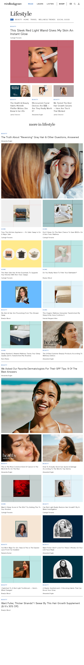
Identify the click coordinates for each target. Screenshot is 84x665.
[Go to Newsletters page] (71, 3)
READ (30, 4)
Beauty (18, 20)
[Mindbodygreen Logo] (13, 4)
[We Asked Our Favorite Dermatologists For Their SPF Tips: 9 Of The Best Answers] (42, 405)
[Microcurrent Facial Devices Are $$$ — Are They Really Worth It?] (42, 91)
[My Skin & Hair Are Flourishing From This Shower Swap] (21, 294)
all (12, 20)
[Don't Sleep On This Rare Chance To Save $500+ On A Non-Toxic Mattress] (63, 213)
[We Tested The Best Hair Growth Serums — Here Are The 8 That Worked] (64, 91)
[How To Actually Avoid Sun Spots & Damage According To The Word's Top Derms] (63, 447)
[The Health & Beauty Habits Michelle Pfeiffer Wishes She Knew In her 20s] (20, 91)
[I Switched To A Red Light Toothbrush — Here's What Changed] (21, 569)
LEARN (40, 4)
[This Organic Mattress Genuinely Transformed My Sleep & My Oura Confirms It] (63, 294)
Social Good (63, 20)
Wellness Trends (47, 20)
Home (26, 20)
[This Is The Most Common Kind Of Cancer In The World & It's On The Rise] (21, 447)
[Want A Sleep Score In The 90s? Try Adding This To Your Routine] (21, 488)
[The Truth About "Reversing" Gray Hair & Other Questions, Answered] (42, 171)
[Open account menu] (79, 3)
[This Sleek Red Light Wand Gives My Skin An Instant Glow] (42, 61)
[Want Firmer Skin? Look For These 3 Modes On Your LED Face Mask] (63, 528)
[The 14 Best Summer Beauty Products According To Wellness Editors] (63, 334)
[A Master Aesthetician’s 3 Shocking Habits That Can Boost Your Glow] (63, 569)
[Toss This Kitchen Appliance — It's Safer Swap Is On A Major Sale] (21, 213)
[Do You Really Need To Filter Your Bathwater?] (63, 253)
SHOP (62, 4)
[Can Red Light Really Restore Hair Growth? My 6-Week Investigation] (63, 488)
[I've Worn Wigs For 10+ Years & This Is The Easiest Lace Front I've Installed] (21, 528)
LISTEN (50, 4)
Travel (33, 20)
